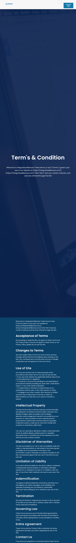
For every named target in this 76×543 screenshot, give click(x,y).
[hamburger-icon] (60, 2)
